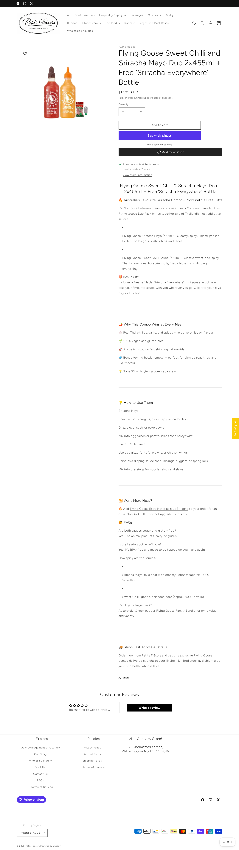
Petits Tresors (33, 846)
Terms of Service (42, 787)
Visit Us (40, 767)
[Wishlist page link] (194, 23)
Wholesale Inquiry (40, 760)
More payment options (159, 144)
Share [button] (126, 677)
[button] (112, 15)
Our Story (40, 754)
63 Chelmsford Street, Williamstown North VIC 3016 (145, 749)
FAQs (40, 780)
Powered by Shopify (50, 846)
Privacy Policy (92, 747)
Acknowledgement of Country (40, 747)
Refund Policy (92, 754)
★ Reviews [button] (235, 428)
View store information (137, 175)
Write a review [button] (149, 707)
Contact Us (40, 773)
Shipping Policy (92, 760)
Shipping (141, 97)
